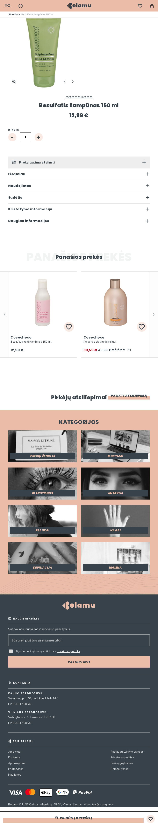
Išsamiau (16, 174)
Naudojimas (19, 185)
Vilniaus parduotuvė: (27, 712)
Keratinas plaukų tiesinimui (100, 342)
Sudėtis (15, 197)
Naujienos (14, 775)
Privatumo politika (122, 757)
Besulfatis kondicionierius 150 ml (30, 342)
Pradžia (13, 14)
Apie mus (14, 752)
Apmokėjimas (16, 763)
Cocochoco (79, 97)
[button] (4, 314)
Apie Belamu (23, 741)
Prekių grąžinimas (122, 763)
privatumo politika (68, 651)
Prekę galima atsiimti (36, 162)
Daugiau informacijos (28, 221)
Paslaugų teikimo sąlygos (127, 752)
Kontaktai (14, 757)
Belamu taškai (120, 769)
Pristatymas (15, 769)
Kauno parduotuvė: (25, 693)
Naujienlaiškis (26, 618)
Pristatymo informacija (30, 209)
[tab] (79, 162)
